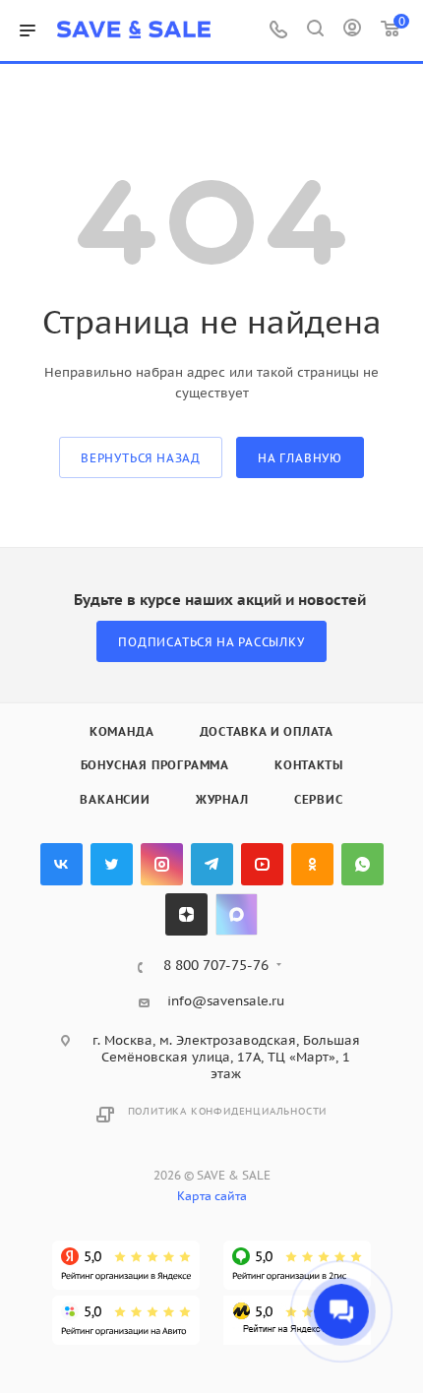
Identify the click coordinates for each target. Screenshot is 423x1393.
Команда (122, 731)
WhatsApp (362, 864)
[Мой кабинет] (352, 31)
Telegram (212, 864)
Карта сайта (212, 1195)
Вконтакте (61, 864)
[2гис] (297, 1265)
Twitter (112, 864)
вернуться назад (141, 458)
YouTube (262, 864)
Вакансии (115, 799)
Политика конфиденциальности (228, 1111)
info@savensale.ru (225, 1001)
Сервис (318, 799)
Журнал (222, 799)
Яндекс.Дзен (186, 914)
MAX (236, 914)
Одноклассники (312, 864)
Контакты (308, 764)
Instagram (162, 864)
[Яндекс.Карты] (126, 1265)
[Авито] (126, 1320)
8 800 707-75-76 (216, 966)
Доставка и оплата (267, 731)
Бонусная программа (155, 764)
